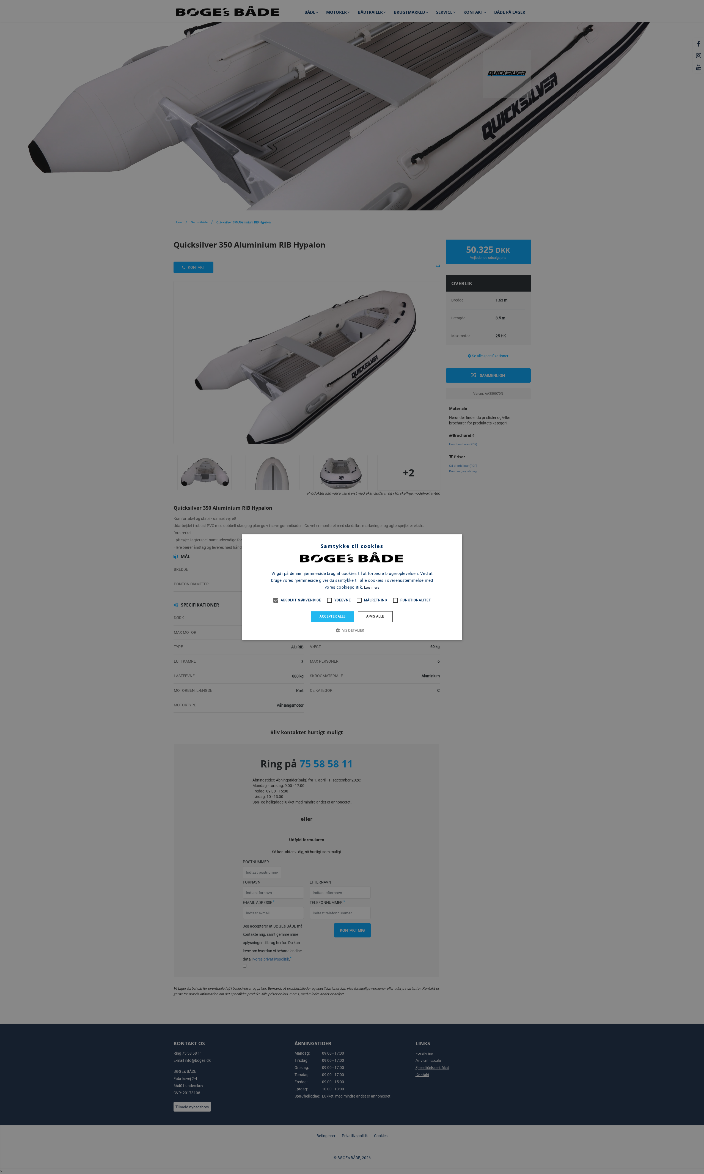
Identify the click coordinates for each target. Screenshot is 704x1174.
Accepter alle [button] (332, 616)
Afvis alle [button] (375, 616)
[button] (352, 630)
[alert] (352, 587)
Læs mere (371, 587)
